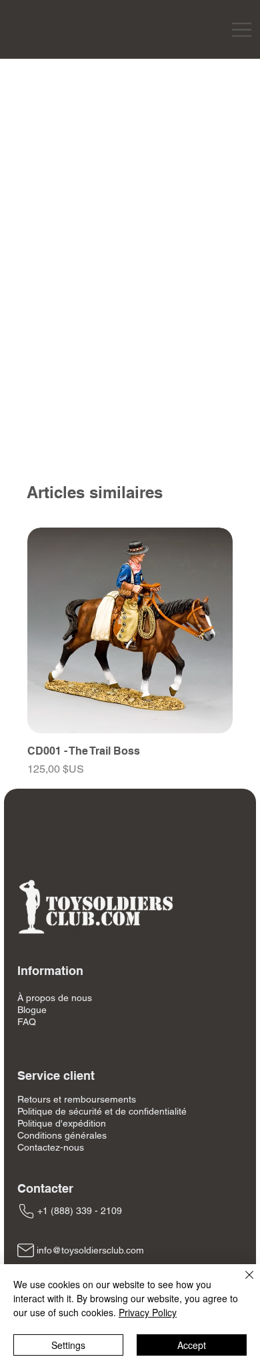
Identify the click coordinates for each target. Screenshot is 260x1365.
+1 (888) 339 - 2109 (79, 1210)
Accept (191, 1345)
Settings (68, 1345)
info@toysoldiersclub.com (90, 1250)
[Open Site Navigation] (241, 29)
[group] (130, 652)
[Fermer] (241, 1283)
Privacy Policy (148, 1312)
